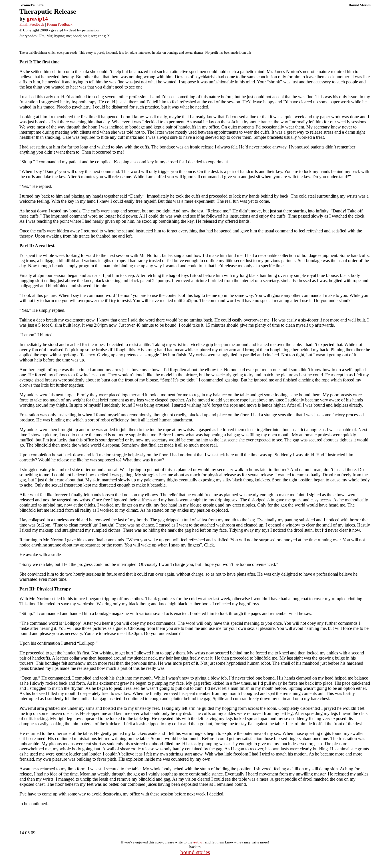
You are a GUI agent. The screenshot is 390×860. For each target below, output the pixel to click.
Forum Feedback (60, 24)
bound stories (195, 852)
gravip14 (37, 19)
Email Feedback (31, 24)
